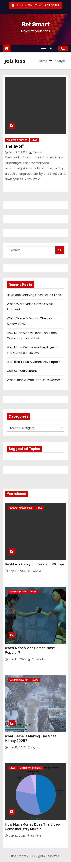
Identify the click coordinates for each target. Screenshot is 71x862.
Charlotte (38, 659)
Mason (37, 152)
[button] (52, 48)
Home (43, 61)
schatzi (35, 836)
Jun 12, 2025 (18, 836)
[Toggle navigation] (43, 48)
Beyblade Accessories (21, 508)
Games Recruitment (22, 371)
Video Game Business (31, 768)
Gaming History (18, 591)
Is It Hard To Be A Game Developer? (33, 362)
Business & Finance (17, 140)
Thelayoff (14, 146)
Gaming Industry (19, 679)
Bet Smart (36, 24)
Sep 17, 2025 (18, 571)
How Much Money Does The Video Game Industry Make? (32, 826)
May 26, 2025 (18, 152)
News (34, 140)
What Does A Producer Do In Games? (34, 380)
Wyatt (35, 747)
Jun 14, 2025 (18, 659)
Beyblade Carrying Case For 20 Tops (34, 295)
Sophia (36, 571)
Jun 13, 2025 (18, 747)
